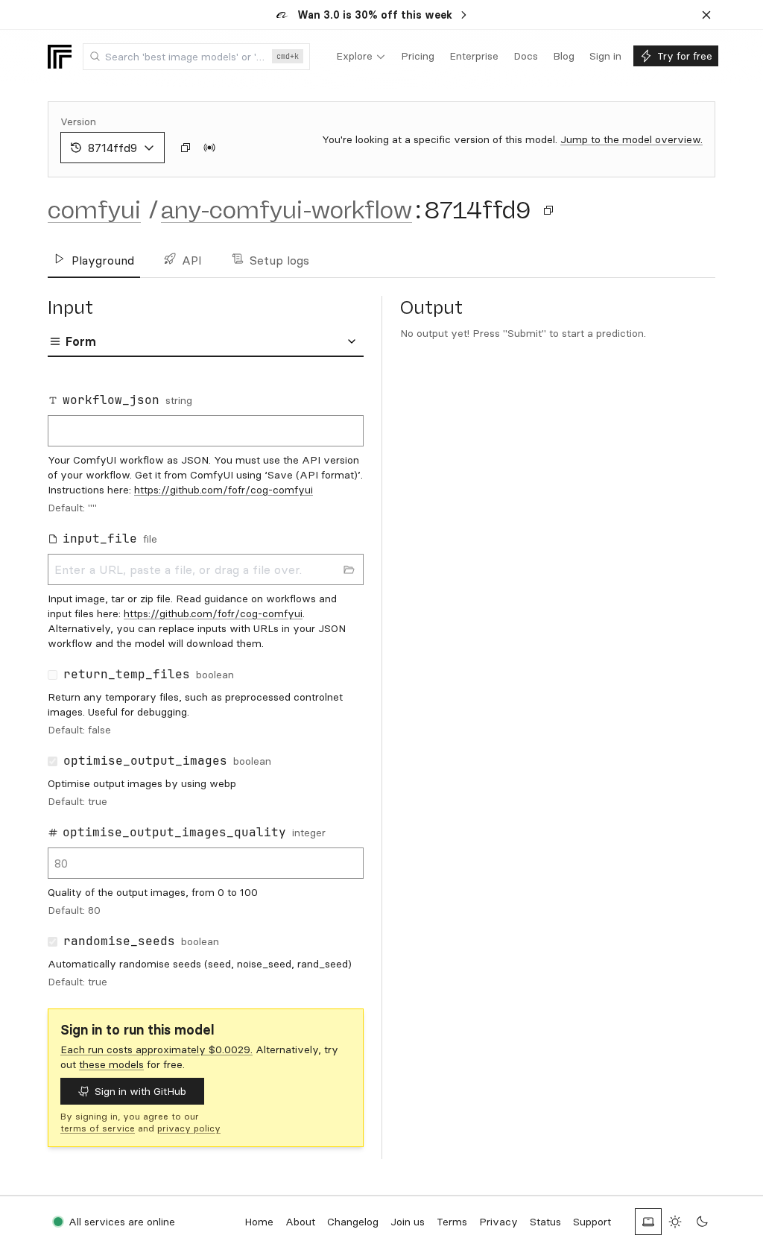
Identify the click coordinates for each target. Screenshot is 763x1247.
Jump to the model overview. (631, 139)
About (300, 1221)
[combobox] (196, 56)
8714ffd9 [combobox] (112, 147)
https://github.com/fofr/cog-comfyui (223, 489)
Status (545, 1221)
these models (111, 1064)
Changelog (353, 1221)
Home (258, 1221)
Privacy (498, 1221)
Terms (452, 1221)
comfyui (94, 210)
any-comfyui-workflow (286, 210)
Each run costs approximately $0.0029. (156, 1049)
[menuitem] (361, 56)
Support (592, 1221)
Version (78, 121)
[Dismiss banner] (706, 15)
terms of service (97, 1128)
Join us (407, 1221)
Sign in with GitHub (140, 1091)
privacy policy (189, 1128)
